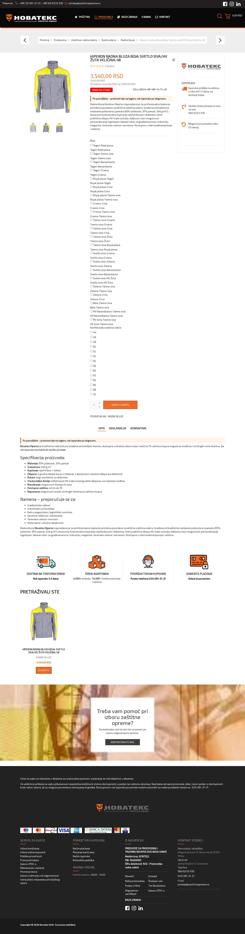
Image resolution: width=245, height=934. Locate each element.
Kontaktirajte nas (122, 742)
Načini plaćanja (81, 848)
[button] (173, 59)
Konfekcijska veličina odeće (105, 327)
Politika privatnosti (31, 856)
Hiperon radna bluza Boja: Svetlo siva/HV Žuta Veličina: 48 (44, 651)
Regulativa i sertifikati (131, 892)
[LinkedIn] (140, 908)
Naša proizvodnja (135, 880)
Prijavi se (8, 3)
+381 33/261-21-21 (30, 3)
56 (94, 360)
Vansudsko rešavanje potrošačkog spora (40, 881)
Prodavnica (60, 39)
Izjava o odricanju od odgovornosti (39, 875)
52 (94, 351)
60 (94, 370)
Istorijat (152, 876)
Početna (44, 39)
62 (94, 375)
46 (94, 337)
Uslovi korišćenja (29, 848)
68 (94, 389)
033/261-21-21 (200, 787)
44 (94, 332)
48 (94, 341)
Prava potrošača (29, 860)
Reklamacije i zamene (32, 867)
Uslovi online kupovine (33, 852)
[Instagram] (134, 908)
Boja (92, 140)
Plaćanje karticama (83, 852)
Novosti (129, 876)
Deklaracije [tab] (117, 428)
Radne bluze (128, 39)
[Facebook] (127, 908)
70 (94, 394)
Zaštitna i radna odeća (84, 39)
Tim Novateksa (156, 885)
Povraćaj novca (28, 871)
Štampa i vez (155, 880)
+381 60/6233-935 (52, 3)
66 (94, 384)
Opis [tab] (102, 428)
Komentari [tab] (138, 428)
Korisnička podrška (83, 860)
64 (94, 380)
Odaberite (43, 670)
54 (94, 356)
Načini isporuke (81, 856)
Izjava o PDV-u (28, 863)
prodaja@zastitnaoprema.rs (84, 3)
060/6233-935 (186, 871)
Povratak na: (107, 416)
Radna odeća (109, 39)
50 (94, 346)
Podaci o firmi (132, 885)
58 (94, 365)
